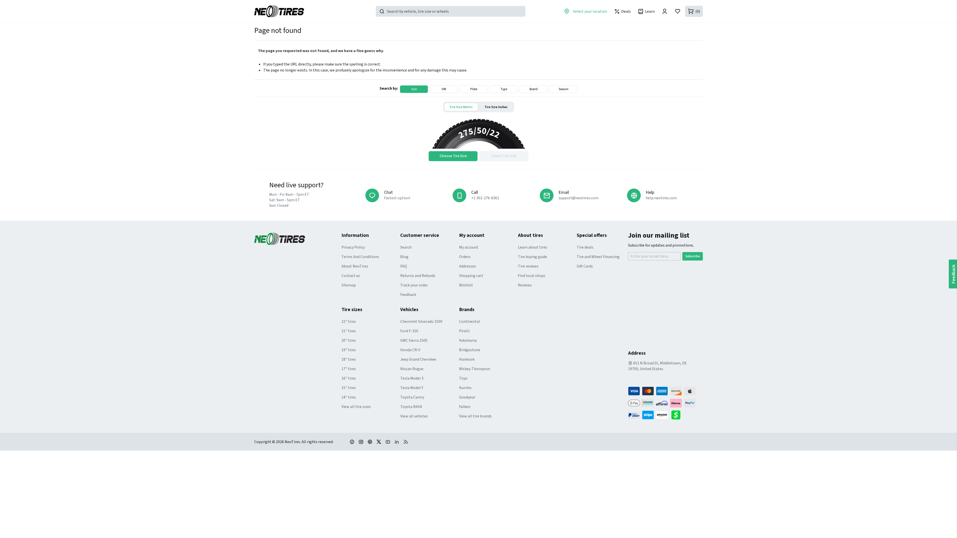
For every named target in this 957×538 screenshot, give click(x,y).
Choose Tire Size (453, 156)
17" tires (348, 369)
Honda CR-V (410, 350)
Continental (469, 321)
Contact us (350, 275)
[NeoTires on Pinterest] (369, 441)
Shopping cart (471, 275)
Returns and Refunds (417, 275)
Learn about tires (532, 247)
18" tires (348, 359)
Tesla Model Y (411, 388)
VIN (444, 89)
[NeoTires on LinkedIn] (396, 441)
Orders (465, 257)
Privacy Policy (353, 247)
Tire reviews (528, 266)
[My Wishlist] (677, 11)
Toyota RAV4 (411, 406)
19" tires (348, 350)
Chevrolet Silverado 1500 (421, 321)
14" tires (348, 397)
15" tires (348, 388)
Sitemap (348, 285)
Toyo (463, 378)
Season (563, 89)
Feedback (408, 294)
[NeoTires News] (405, 441)
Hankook (467, 359)
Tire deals (585, 247)
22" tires (348, 321)
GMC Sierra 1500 (413, 340)
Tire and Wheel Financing (598, 257)
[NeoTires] (297, 239)
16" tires (348, 378)
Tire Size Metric (461, 107)
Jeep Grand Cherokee (418, 359)
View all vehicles (414, 416)
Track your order (414, 285)
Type (503, 89)
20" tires (348, 340)
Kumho (465, 388)
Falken (464, 406)
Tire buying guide (532, 257)
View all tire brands (475, 416)
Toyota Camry (412, 397)
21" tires (348, 331)
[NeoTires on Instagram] (360, 441)
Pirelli (464, 331)
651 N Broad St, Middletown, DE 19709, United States (657, 366)
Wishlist (466, 285)
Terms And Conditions (360, 257)
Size (414, 89)
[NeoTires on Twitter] (378, 441)
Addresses (467, 266)
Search (406, 247)
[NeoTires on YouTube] (387, 441)
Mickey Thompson (474, 369)
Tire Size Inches (495, 107)
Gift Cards (585, 266)
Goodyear (467, 397)
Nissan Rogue (411, 369)
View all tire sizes (356, 406)
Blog (404, 257)
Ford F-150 (409, 331)
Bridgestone (469, 350)
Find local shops (531, 275)
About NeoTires (354, 266)
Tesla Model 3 (411, 378)
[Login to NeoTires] (664, 11)
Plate (473, 89)
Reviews (525, 285)
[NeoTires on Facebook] (351, 441)
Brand (534, 89)
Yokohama (468, 340)
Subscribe (692, 256)
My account (468, 247)
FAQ (403, 266)
